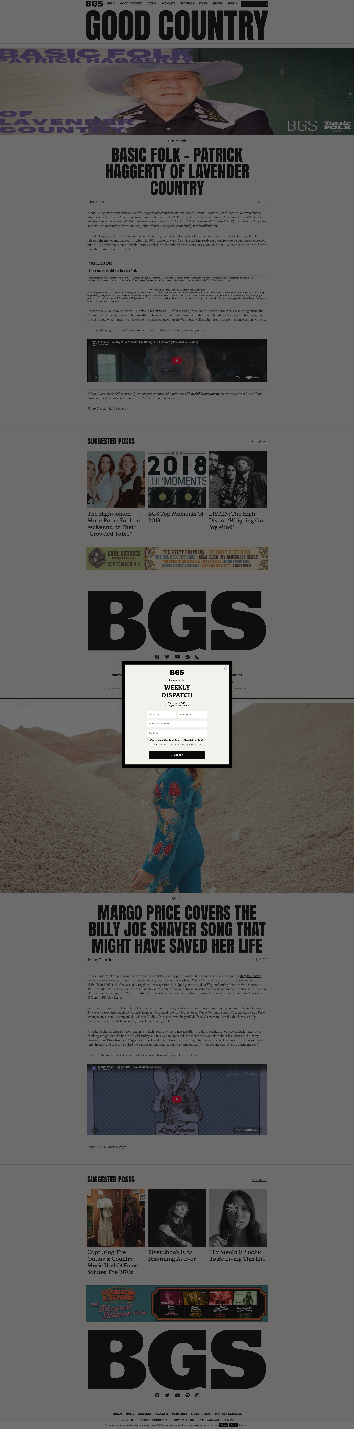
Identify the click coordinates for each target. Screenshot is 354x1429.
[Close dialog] (226, 667)
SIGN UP (177, 755)
